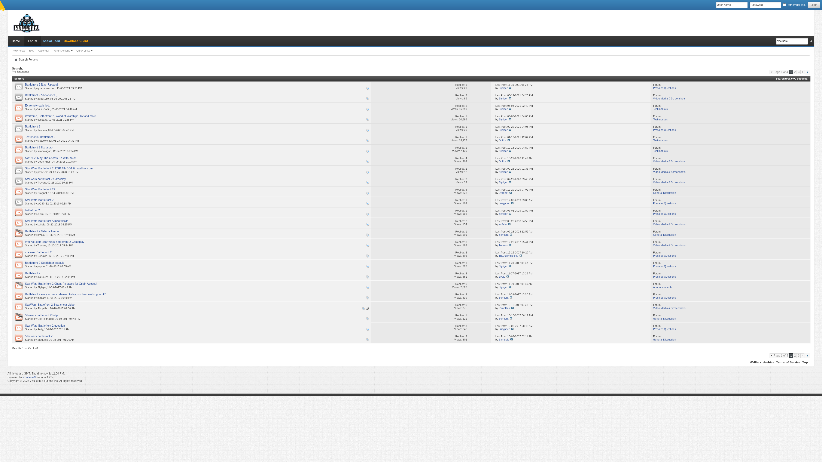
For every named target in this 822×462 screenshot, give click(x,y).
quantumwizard (46, 88)
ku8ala (41, 224)
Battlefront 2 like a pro (38, 147)
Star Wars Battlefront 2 (39, 199)
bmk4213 (42, 235)
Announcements (662, 287)
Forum (32, 41)
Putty (40, 329)
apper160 (43, 98)
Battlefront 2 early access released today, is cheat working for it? (65, 294)
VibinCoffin (43, 109)
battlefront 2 (32, 210)
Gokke (502, 140)
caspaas (42, 119)
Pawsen (42, 130)
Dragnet (42, 193)
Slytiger (503, 88)
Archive (768, 362)
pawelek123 (44, 172)
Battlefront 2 (32, 126)
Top (805, 362)
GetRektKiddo (45, 318)
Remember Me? (796, 4)
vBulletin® (29, 377)
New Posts (18, 50)
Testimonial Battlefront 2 (40, 137)
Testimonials (660, 109)
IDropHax (43, 308)
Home (16, 41)
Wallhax (755, 362)
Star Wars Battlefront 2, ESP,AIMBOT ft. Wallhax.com (59, 168)
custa (40, 214)
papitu (41, 266)
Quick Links (83, 50)
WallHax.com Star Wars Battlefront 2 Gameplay (54, 241)
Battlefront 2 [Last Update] (41, 84)
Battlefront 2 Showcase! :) (41, 95)
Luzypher (504, 203)
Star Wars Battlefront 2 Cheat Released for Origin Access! (61, 283)
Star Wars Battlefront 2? (40, 189)
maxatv (41, 297)
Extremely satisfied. (37, 105)
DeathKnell (44, 161)
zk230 (41, 203)
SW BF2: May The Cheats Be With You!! (50, 158)
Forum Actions (62, 50)
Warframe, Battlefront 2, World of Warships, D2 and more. (61, 116)
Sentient (503, 234)
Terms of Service (788, 362)
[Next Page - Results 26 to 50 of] (807, 72)
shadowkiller (44, 140)
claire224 (42, 276)
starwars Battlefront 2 (38, 252)
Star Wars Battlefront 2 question (45, 325)
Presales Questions (664, 88)
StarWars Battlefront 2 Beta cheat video (49, 304)
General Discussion (664, 192)
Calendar (43, 50)
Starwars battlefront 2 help (41, 315)
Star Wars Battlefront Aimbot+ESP (46, 220)
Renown (42, 256)
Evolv (502, 276)
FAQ (31, 50)
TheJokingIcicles (508, 255)
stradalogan (44, 151)
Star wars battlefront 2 (38, 336)
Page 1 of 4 (781, 72)
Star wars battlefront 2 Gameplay (45, 179)
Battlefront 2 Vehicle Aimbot (42, 231)
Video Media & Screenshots (669, 98)
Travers (41, 182)
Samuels (42, 339)
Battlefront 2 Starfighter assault (44, 262)
